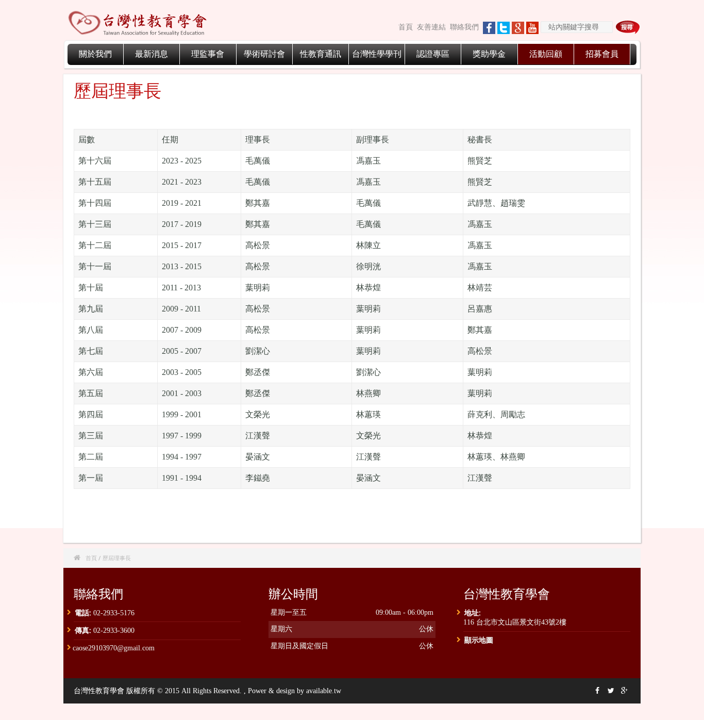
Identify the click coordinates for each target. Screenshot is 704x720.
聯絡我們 (464, 27)
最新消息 (151, 54)
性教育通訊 (320, 54)
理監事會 (207, 54)
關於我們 (95, 54)
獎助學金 (489, 54)
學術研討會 (264, 54)
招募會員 (601, 54)
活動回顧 (545, 54)
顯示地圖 (478, 640)
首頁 (405, 27)
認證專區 (432, 54)
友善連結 (431, 27)
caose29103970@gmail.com (114, 648)
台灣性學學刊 (376, 54)
